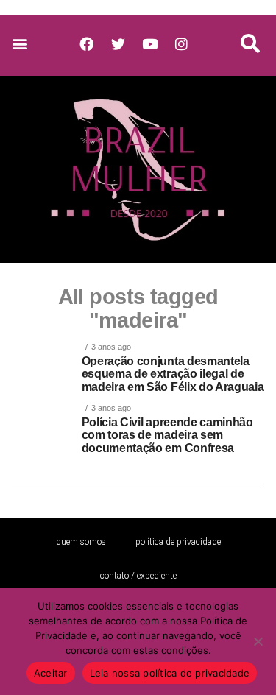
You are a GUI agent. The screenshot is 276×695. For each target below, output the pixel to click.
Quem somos (81, 542)
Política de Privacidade (178, 542)
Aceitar (51, 673)
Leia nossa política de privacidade (170, 673)
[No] (257, 641)
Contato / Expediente (138, 576)
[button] (19, 44)
